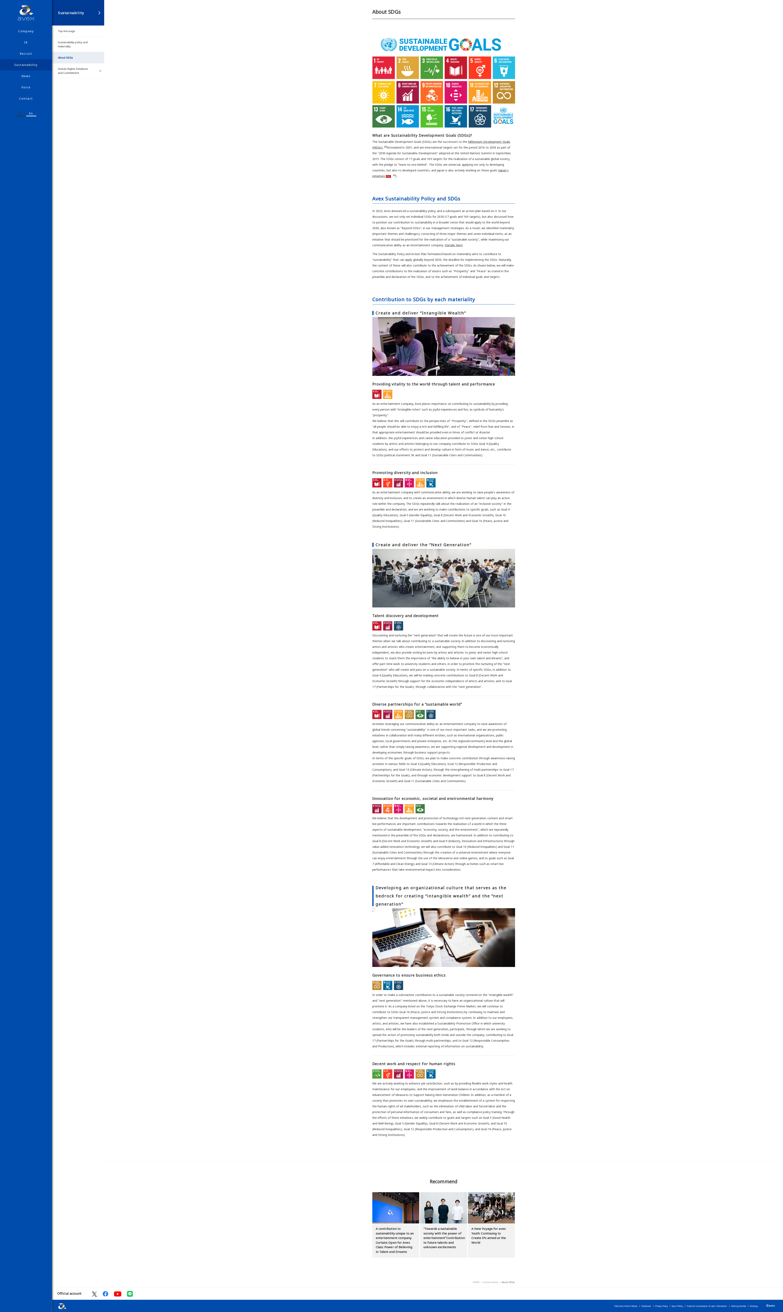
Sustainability (71, 13)
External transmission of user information (707, 1306)
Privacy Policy (661, 1306)
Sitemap (754, 1306)
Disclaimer (646, 1306)
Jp (20, 113)
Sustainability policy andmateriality (73, 44)
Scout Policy (677, 1306)
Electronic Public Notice (625, 1306)
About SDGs (65, 57)
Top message (66, 31)
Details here (454, 245)
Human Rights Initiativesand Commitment (73, 71)
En (31, 113)
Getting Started (738, 1306)
